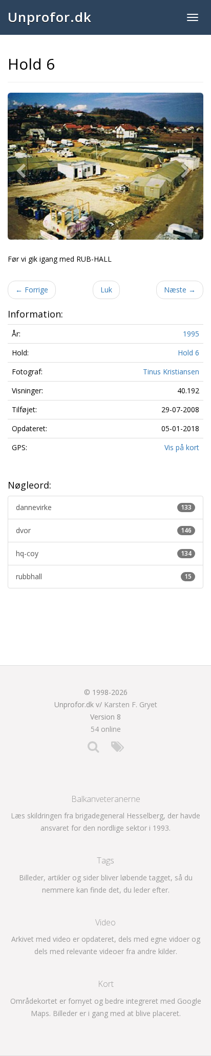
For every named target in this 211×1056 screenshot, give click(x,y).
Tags (105, 860)
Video (105, 922)
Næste (180, 289)
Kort (106, 983)
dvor (104, 530)
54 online (106, 729)
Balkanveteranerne (105, 799)
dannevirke (104, 507)
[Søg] (93, 749)
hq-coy (104, 553)
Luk (106, 289)
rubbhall (104, 576)
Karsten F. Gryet (130, 704)
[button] (23, 166)
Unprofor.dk (50, 17)
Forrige (31, 289)
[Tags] (117, 749)
